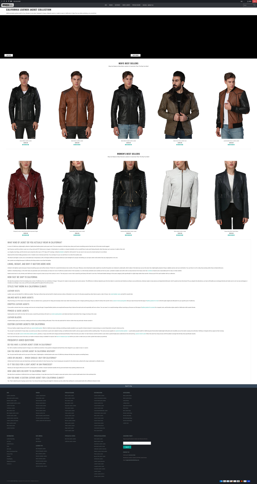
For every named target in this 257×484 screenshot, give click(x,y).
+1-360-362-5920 (16, 1)
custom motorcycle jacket (119, 300)
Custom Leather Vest (98, 403)
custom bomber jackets (121, 331)
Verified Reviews (10, 443)
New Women (38, 441)
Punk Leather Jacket (98, 438)
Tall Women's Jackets (98, 458)
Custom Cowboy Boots (99, 425)
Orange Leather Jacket (69, 415)
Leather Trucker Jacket (99, 463)
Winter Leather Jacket (11, 423)
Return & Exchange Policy (12, 451)
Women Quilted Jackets (41, 410)
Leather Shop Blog (10, 438)
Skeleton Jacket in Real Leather (100, 451)
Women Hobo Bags (127, 415)
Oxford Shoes (126, 400)
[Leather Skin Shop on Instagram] (6, 1)
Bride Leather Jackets (98, 415)
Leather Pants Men (11, 405)
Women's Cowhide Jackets (41, 461)
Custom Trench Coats (98, 420)
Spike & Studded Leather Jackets (13, 403)
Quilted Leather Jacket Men (12, 418)
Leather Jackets (97, 471)
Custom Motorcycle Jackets (100, 400)
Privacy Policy (10, 453)
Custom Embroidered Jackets (100, 398)
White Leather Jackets (69, 423)
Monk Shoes (125, 408)
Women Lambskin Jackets (41, 456)
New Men (38, 438)
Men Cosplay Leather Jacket (13, 413)
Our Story (9, 441)
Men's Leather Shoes (127, 395)
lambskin (61, 252)
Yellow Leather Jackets (70, 425)
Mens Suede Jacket (11, 425)
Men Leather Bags (127, 410)
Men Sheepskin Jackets (41, 448)
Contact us (9, 463)
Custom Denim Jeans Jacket (100, 413)
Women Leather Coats (40, 408)
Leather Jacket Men (11, 395)
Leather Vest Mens (11, 428)
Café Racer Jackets (11, 408)
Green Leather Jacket (69, 413)
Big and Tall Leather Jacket (99, 456)
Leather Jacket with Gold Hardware (43, 420)
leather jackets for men (152, 300)
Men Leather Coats (11, 410)
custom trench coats (140, 333)
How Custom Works (98, 430)
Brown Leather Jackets (70, 398)
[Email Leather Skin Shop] (1, 1)
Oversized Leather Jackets (99, 468)
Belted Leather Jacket (98, 441)
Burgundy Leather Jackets (70, 405)
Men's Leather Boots (127, 398)
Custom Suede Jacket (98, 408)
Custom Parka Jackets (99, 423)
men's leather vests (115, 294)
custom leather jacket (36, 328)
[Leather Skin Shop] (7, 5)
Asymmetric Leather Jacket (99, 443)
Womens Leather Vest (40, 413)
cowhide (150, 270)
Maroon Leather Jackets (70, 420)
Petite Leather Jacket (98, 453)
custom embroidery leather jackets (28, 333)
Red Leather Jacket (69, 400)
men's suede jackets (57, 314)
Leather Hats (126, 423)
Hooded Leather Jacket (12, 415)
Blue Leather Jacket (69, 403)
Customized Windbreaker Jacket (100, 410)
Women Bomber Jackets (41, 400)
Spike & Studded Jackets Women (42, 415)
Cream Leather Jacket (69, 430)
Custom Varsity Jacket (99, 418)
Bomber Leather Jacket (12, 400)
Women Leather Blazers (41, 403)
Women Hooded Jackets (41, 405)
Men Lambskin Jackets (40, 453)
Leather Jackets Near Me (99, 461)
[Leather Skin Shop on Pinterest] (8, 1)
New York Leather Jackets (70, 438)
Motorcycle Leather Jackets (12, 398)
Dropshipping (9, 458)
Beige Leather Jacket (69, 428)
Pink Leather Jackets (69, 408)
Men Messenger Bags (127, 418)
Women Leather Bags (127, 413)
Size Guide (9, 448)
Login (250, 1)
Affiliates (8, 456)
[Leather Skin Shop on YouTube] (11, 1)
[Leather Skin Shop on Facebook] (4, 1)
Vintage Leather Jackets (99, 476)
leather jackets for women (148, 307)
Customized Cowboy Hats (99, 428)
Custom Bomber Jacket (99, 405)
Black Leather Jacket (69, 395)
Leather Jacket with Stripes (12, 420)
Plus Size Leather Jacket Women (42, 418)
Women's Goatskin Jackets (41, 466)
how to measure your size (63, 336)
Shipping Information (11, 461)
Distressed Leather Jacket (99, 446)
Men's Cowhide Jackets (40, 458)
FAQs (8, 446)
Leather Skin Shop (14, 480)
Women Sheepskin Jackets (41, 451)
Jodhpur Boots (126, 403)
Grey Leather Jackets (69, 418)
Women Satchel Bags (127, 420)
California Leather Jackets (70, 441)
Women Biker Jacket (40, 398)
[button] (106, 5)
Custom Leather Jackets (99, 395)
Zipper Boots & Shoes (127, 405)
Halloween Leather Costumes (100, 448)
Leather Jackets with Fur (99, 473)
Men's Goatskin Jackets (41, 463)
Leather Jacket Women (40, 395)
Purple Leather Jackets (70, 410)
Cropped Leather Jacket (99, 466)
